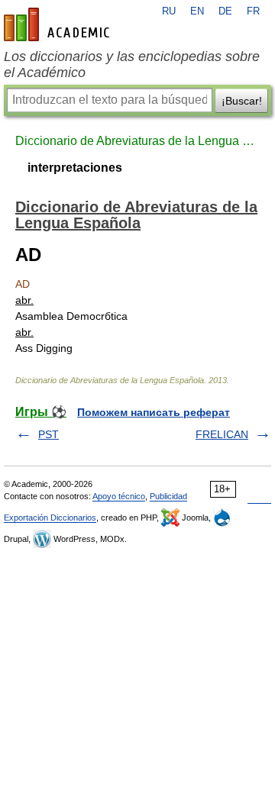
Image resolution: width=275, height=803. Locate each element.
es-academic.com (59, 24)
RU (169, 11)
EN (197, 11)
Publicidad (168, 496)
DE (225, 11)
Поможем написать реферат (153, 412)
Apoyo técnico (118, 496)
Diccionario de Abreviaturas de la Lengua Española (137, 140)
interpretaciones (75, 167)
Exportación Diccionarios (50, 517)
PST (48, 434)
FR (253, 11)
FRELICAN (222, 434)
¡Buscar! (242, 101)
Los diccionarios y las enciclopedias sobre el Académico (132, 64)
